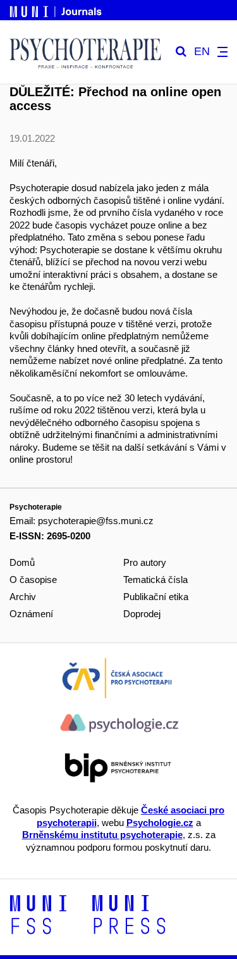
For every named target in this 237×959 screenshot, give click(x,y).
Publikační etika (155, 596)
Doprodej (142, 613)
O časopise (33, 579)
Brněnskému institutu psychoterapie (102, 834)
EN (202, 52)
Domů (22, 562)
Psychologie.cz (159, 822)
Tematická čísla (155, 579)
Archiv (22, 596)
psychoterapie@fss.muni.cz (96, 520)
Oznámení (31, 613)
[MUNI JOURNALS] (56, 9)
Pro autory (144, 562)
